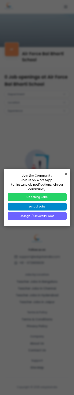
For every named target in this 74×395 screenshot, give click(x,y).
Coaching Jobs (37, 197)
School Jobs (37, 206)
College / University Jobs (37, 216)
